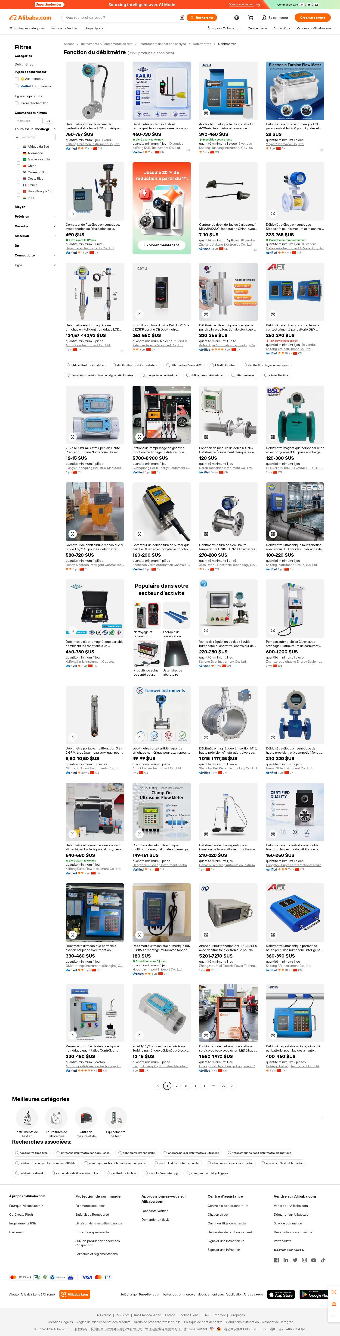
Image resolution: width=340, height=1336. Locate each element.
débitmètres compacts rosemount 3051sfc (48, 1163)
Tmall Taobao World (147, 1315)
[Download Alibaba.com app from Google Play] (315, 1294)
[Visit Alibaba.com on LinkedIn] (286, 1260)
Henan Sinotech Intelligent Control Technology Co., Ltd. (95, 565)
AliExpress (104, 1315)
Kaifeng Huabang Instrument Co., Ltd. (226, 148)
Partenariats (282, 1241)
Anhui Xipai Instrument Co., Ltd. (88, 345)
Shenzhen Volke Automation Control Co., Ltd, (162, 565)
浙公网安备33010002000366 (245, 1329)
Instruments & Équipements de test (107, 44)
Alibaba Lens (30, 1294)
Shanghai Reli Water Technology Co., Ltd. (228, 768)
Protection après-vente (92, 1232)
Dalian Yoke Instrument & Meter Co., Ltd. (295, 248)
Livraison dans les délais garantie (98, 1223)
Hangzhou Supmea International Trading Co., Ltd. (295, 865)
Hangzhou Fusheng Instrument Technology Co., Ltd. (162, 865)
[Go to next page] (232, 1086)
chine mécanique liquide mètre (232, 1163)
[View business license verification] (212, 1329)
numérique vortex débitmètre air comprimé (117, 1163)
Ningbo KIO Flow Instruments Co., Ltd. (93, 768)
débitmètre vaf (245, 375)
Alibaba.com (253, 1294)
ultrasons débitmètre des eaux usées (85, 1153)
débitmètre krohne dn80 (139, 1153)
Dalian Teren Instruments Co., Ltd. (90, 248)
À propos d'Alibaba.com (27, 1196)
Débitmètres (202, 44)
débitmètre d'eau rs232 (186, 365)
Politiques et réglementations (96, 1254)
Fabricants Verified (155, 1211)
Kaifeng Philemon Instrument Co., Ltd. (93, 144)
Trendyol (219, 1315)
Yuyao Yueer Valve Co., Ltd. (285, 144)
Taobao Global (189, 1315)
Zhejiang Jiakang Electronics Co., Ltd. (225, 244)
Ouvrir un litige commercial (227, 1223)
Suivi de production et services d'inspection (97, 1243)
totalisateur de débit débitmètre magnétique (261, 1153)
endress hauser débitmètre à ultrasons (193, 1153)
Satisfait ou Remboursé (92, 1214)
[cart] (251, 18)
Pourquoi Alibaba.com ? (26, 1206)
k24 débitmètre (225, 365)
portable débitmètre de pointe (179, 1163)
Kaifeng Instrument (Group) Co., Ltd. (292, 565)
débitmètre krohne (123, 1173)
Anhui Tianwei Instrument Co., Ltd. (157, 768)
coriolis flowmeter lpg (163, 1173)
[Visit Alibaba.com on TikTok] (323, 1260)
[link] (334, 1292)
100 (222, 1085)
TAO (206, 1315)
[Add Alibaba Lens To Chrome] (74, 1294)
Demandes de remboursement (230, 1232)
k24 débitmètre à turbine (87, 365)
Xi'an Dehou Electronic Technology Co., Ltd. (228, 565)
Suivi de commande (288, 1223)
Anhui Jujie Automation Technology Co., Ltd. (228, 345)
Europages (237, 1315)
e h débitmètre (278, 375)
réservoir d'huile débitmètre (284, 1163)
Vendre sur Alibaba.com (291, 1206)
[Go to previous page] (158, 1086)
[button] (182, 17)
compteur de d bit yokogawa (209, 1173)
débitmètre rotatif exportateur (137, 365)
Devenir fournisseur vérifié (293, 1232)
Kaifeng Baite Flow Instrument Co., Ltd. (93, 869)
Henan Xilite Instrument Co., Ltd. (289, 768)
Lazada (170, 1315)
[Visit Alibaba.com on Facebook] (276, 1260)
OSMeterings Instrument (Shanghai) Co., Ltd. (95, 966)
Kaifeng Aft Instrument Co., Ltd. (288, 349)
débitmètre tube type (34, 1153)
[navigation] (35, 565)
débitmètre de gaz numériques (268, 365)
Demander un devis (156, 1219)
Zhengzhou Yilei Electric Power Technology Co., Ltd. (228, 966)
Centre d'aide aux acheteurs (228, 1206)
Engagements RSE (22, 1223)
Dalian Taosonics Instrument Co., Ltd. (225, 468)
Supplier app (149, 1294)
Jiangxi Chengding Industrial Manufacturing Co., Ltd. (95, 468)
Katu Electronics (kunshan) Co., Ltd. (158, 345)
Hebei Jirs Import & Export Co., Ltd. (157, 969)
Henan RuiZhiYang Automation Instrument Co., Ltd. (228, 865)
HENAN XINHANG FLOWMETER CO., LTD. (295, 468)
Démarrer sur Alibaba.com (292, 1214)
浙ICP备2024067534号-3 (288, 1329)
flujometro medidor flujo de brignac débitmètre (102, 375)
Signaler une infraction (224, 1250)
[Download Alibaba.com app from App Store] (281, 1294)
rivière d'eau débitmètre (207, 375)
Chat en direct (218, 1214)
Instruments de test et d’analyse (162, 44)
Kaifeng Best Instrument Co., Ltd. (223, 661)
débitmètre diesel (31, 1173)
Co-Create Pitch (21, 1214)
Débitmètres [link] (227, 44)
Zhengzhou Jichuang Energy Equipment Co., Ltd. (295, 661)
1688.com (122, 1315)
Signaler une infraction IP (226, 1241)
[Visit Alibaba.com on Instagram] (304, 1260)
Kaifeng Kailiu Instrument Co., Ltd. (157, 148)
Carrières (16, 1232)
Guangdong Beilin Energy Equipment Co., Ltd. (162, 468)
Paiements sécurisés (90, 1206)
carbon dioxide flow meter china (77, 1173)
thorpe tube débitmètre (161, 375)
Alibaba (69, 44)
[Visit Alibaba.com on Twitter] (295, 1260)
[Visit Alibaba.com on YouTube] (313, 1260)
